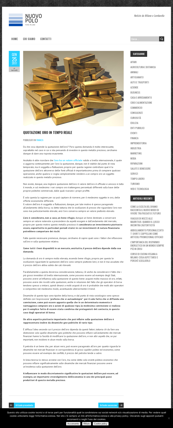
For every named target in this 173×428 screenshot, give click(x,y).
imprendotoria (138, 143)
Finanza (39, 140)
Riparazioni (136, 163)
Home (14, 39)
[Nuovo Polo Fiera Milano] (34, 15)
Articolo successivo (108, 405)
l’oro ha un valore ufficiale (68, 160)
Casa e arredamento (141, 97)
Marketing (136, 153)
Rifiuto (86, 423)
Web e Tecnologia (139, 189)
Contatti (45, 39)
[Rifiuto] (168, 418)
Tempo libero (137, 178)
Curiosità (135, 118)
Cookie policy (100, 423)
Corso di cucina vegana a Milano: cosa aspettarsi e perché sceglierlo (144, 257)
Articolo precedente (24, 405)
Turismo (135, 184)
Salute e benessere (140, 168)
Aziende (134, 87)
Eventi (133, 133)
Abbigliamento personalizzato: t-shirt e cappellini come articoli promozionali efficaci (147, 233)
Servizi (134, 173)
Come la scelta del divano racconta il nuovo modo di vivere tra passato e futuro (145, 210)
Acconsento (73, 423)
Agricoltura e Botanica (143, 67)
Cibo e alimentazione (141, 102)
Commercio (136, 107)
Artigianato (136, 77)
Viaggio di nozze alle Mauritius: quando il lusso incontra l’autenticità (144, 221)
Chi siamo (29, 39)
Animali (134, 72)
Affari (133, 62)
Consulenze (136, 112)
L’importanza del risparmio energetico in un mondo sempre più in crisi (147, 245)
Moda (133, 158)
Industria (135, 148)
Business (135, 92)
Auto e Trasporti (139, 82)
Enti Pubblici (137, 128)
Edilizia (134, 123)
